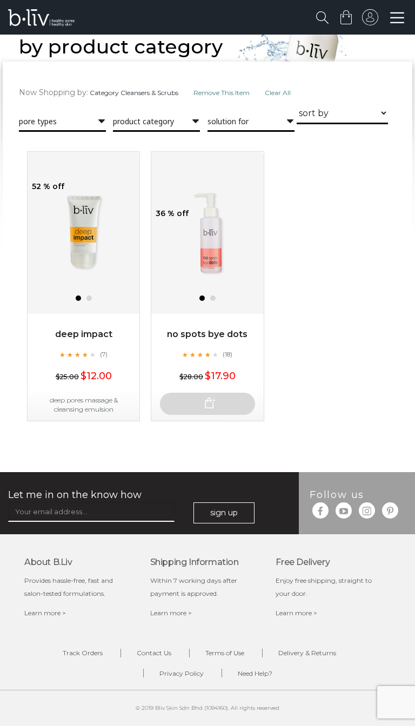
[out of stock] (207, 404)
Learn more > (45, 613)
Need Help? (255, 673)
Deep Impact (83, 334)
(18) (227, 354)
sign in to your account (370, 20)
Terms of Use (224, 653)
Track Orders (83, 653)
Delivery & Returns (307, 653)
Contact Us (154, 653)
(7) (104, 354)
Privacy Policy (181, 673)
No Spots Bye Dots (207, 334)
